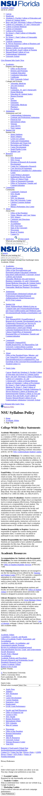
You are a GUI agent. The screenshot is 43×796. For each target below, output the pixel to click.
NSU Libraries (11, 723)
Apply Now (19, 60)
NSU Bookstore (12, 694)
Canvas (8, 14)
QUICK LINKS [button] (7, 10)
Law (12, 98)
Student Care (15, 151)
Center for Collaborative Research (23, 166)
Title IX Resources (13, 738)
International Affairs (18, 122)
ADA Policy (18, 754)
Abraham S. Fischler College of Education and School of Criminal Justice (23, 19)
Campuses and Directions (20, 219)
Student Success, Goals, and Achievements (25, 650)
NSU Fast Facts (16, 226)
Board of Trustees (17, 232)
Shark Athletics (16, 137)
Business (14, 88)
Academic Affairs (12, 420)
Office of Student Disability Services (17, 565)
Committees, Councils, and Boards (14, 637)
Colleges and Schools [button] (14, 277)
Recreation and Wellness (20, 145)
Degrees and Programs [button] (14, 268)
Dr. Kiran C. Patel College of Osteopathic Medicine (20, 388)
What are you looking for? (16, 241)
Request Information (13, 733)
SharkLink (10, 16)
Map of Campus (12, 725)
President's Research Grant (11, 662)
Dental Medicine (17, 92)
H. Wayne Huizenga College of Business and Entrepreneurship (23, 391)
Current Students (12, 700)
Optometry (15, 103)
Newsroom (15, 230)
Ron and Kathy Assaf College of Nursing (21, 50)
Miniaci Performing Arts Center (22, 207)
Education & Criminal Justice (22, 94)
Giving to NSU (11, 715)
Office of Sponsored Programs (22, 181)
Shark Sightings (16, 134)
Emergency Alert (12, 702)
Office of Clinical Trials (19, 179)
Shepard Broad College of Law (17, 52)
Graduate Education (18, 73)
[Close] (2, 766)
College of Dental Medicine (16, 27)
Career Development (18, 147)
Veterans (14, 124)
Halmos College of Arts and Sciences (20, 48)
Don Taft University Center (21, 200)
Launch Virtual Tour (20, 748)
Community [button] (10, 187)
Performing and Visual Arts (21, 143)
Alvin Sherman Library (32, 600)
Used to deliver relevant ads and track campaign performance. (19, 789)
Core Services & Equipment (21, 168)
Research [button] (9, 154)
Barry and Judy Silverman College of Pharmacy (24, 22)
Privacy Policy (28, 752)
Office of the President (19, 213)
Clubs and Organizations (20, 141)
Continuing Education (19, 75)
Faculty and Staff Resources (16, 710)
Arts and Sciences (17, 86)
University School (12, 56)
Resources (14, 221)
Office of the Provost (18, 69)
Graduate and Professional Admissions (25, 117)
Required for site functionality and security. (17, 777)
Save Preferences (8, 794)
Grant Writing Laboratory (20, 175)
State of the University (19, 228)
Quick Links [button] (10, 368)
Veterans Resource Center (15, 742)
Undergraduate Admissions (16, 54)
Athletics (9, 691)
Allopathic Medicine (18, 83)
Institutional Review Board (21, 177)
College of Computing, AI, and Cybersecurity (23, 24)
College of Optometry (14, 29)
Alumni (13, 204)
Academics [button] (10, 64)
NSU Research (16, 158)
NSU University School (20, 79)
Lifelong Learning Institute (21, 202)
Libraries (14, 196)
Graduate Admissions (14, 41)
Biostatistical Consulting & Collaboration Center (20, 327)
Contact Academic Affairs (10, 664)
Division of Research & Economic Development (20, 320)
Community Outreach (19, 192)
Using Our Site (16, 752)
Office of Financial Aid (14, 712)
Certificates (15, 77)
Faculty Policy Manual (9, 654)
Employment (10, 704)
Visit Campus (16, 128)
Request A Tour (7, 748)
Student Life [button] (10, 130)
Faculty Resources (8, 652)
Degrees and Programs (19, 71)
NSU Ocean (15, 160)
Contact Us (15, 234)
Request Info (10, 60)
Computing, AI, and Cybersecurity (24, 90)
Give (3, 60)
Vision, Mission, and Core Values (23, 215)
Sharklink (9, 736)
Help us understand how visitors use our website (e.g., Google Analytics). (21, 783)
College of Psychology (14, 31)
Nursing (14, 100)
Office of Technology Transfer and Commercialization (24, 184)
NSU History (16, 217)
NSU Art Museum (17, 198)
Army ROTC (16, 126)
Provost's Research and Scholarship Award (17, 660)
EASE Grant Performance (15, 706)
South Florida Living (18, 149)
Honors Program (17, 96)
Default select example (9, 685)
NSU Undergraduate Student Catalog (27, 452)
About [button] (8, 209)
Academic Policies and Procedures (14, 658)
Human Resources (13, 719)
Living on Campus (18, 139)
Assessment (21, 647)
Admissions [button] (10, 111)
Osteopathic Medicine (19, 105)
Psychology (15, 109)
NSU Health (15, 194)
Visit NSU (10, 744)
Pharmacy (14, 107)
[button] (17, 239)
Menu (4, 630)
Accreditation (16, 224)
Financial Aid (16, 120)
